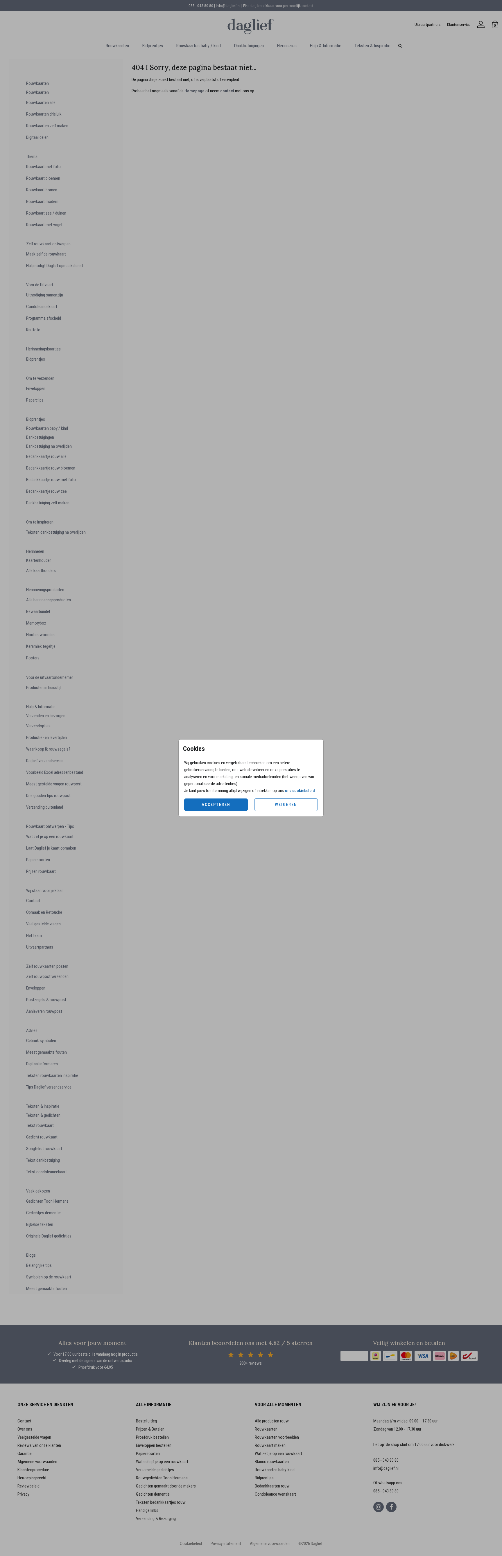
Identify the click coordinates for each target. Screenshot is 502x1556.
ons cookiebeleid (300, 790)
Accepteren (216, 804)
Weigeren (286, 804)
